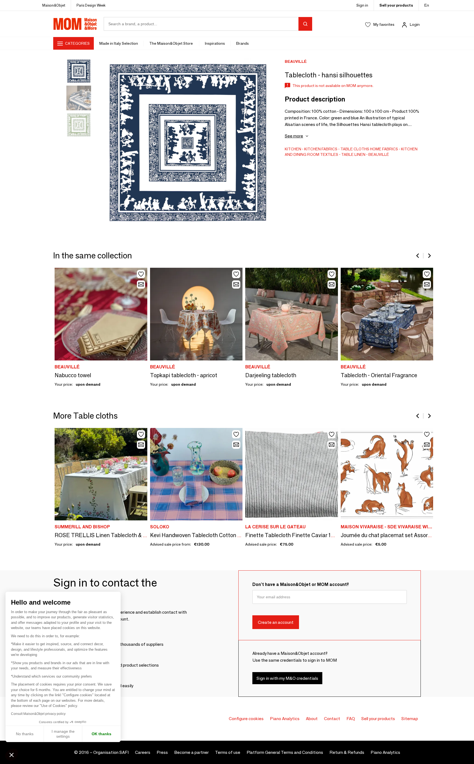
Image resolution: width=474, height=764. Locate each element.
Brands (242, 43)
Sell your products (396, 5)
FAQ (350, 718)
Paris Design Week (91, 5)
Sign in (362, 5)
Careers (142, 752)
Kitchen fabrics (320, 148)
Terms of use (227, 752)
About (312, 718)
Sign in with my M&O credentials (287, 678)
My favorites (383, 24)
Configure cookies (246, 718)
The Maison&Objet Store (171, 43)
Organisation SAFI (111, 752)
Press (162, 752)
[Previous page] (418, 255)
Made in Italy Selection (118, 43)
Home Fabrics (384, 148)
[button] (11, 754)
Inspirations (215, 43)
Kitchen (293, 148)
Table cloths (354, 148)
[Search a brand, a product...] (305, 24)
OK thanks (101, 734)
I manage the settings (63, 733)
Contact (332, 718)
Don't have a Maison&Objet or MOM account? (300, 584)
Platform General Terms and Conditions (285, 752)
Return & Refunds (346, 752)
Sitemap (409, 718)
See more (294, 136)
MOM (75, 23)
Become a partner (191, 752)
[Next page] (429, 255)
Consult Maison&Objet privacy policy (38, 714)
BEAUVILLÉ (378, 154)
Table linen (353, 154)
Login (415, 24)
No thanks (24, 734)
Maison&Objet (53, 5)
